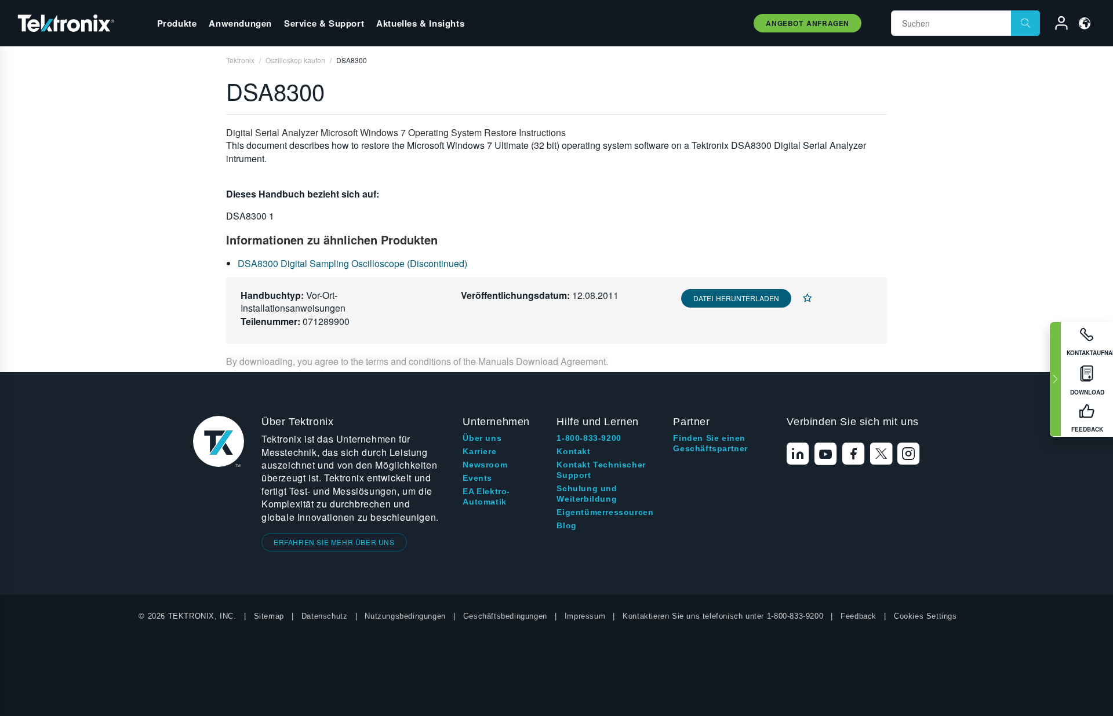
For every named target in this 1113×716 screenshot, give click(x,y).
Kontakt (573, 451)
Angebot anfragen (807, 23)
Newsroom (485, 464)
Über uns (482, 438)
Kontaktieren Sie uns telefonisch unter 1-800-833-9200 (723, 616)
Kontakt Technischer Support (600, 470)
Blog (566, 525)
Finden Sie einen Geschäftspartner (710, 443)
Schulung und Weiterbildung (586, 493)
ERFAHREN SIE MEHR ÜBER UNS (334, 542)
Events (477, 478)
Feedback (858, 616)
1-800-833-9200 (588, 438)
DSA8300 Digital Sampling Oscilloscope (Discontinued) (352, 263)
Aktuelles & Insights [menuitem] (420, 23)
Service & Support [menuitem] (324, 23)
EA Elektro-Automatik (486, 496)
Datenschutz (324, 616)
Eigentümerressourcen (604, 512)
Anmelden (1056, 25)
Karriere (479, 451)
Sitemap (269, 616)
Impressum (585, 616)
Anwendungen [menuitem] (240, 23)
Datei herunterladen (736, 298)
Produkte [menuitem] (177, 23)
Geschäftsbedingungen (505, 616)
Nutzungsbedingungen (405, 616)
